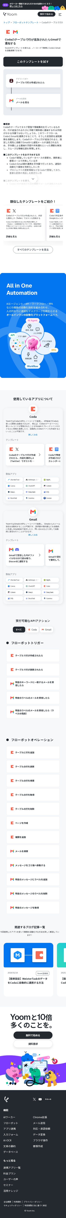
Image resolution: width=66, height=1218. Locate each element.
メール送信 (39, 1123)
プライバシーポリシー (33, 1202)
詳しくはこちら (16, 6)
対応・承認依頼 (41, 1128)
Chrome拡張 (40, 1117)
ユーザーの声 (10, 1179)
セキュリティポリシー (13, 1205)
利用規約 (17, 1202)
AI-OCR (7, 1140)
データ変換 (39, 1134)
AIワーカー (9, 1117)
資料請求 (33, 1044)
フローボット (10, 1123)
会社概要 (7, 1202)
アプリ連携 (9, 1128)
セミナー (8, 1185)
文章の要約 (9, 1146)
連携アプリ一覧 (12, 1167)
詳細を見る (11, 236)
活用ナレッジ (10, 1191)
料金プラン (9, 1173)
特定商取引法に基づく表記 (36, 1205)
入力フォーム (10, 1134)
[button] (60, 14)
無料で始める (33, 1035)
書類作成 (38, 1146)
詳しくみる (33, 434)
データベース (10, 1152)
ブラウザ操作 (40, 1140)
